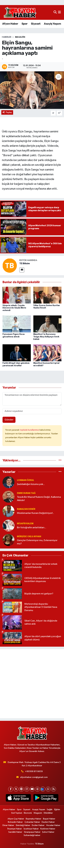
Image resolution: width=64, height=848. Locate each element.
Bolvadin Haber (15, 822)
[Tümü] (60, 460)
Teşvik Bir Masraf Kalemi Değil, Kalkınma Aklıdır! (39, 498)
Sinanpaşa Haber (32, 832)
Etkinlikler (48, 813)
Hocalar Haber (53, 825)
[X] (16, 789)
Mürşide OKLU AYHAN (29, 536)
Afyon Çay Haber (16, 819)
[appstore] (18, 798)
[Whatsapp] (48, 789)
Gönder (9, 419)
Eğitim (57, 809)
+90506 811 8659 (34, 771)
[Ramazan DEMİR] (8, 511)
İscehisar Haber (31, 829)
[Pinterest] (21, 789)
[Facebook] (10, 789)
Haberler (6, 37)
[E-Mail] (21, 269)
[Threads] (37, 789)
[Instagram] (26, 789)
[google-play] (46, 798)
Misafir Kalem (25, 523)
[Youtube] (32, 789)
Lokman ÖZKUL (25, 480)
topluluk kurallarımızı (30, 430)
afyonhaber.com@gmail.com (34, 777)
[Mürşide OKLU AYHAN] (8, 540)
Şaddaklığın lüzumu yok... (31, 484)
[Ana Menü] (59, 12)
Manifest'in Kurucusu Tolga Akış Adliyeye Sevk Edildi (46, 336)
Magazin (20, 37)
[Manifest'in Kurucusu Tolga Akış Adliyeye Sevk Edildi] (47, 324)
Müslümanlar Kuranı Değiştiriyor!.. (35, 513)
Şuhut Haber (48, 832)
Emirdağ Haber (23, 825)
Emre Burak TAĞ (26, 493)
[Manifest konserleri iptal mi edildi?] (47, 352)
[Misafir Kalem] (8, 525)
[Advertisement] (32, 684)
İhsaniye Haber (14, 829)
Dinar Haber (8, 825)
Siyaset (35, 23)
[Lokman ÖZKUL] (8, 482)
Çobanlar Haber (32, 822)
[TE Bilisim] (10, 265)
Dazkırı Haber (48, 822)
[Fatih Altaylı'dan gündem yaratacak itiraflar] (17, 352)
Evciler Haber (38, 825)
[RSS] (53, 789)
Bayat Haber (49, 819)
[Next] (42, 789)
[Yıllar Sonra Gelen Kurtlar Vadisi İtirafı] (47, 295)
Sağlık (49, 809)
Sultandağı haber (32, 835)
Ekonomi (28, 813)
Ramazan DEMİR (26, 509)
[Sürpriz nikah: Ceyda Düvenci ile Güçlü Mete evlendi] (17, 295)
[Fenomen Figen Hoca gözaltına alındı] (17, 324)
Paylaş (9, 112)
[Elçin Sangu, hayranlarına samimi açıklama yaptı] (32, 90)
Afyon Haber (10, 23)
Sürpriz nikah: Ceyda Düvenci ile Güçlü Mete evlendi (14, 308)
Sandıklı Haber (15, 832)
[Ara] (55, 12)
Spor (25, 23)
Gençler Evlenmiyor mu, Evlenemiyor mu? (37, 542)
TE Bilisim (24, 263)
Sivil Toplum (16, 813)
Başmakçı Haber (33, 819)
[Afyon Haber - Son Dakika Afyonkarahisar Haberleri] (20, 12)
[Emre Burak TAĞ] (8, 496)
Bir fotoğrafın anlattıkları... (31, 527)
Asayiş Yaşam (52, 23)
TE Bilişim (39, 844)
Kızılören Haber (47, 829)
